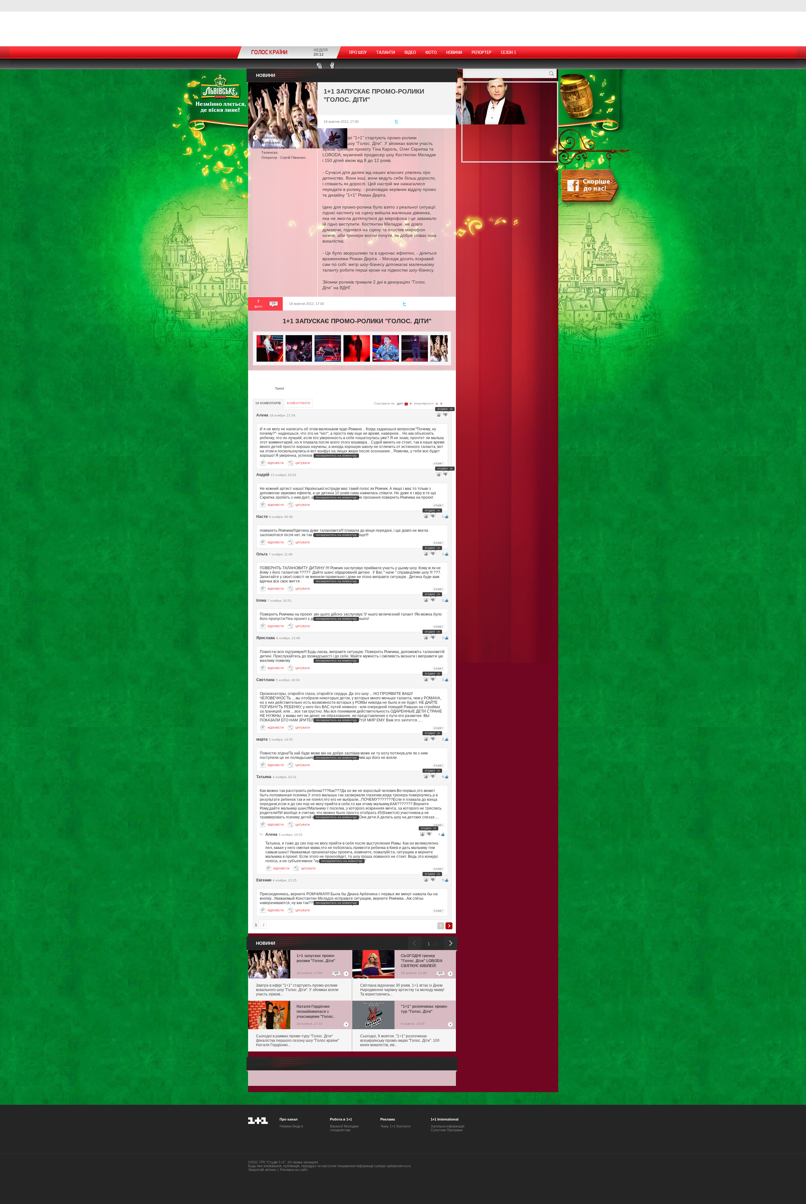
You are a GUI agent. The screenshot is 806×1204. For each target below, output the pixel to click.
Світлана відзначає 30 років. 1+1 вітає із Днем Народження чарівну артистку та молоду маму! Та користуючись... (402, 989)
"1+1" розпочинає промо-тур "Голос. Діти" (424, 1009)
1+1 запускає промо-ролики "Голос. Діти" (316, 958)
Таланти (385, 52)
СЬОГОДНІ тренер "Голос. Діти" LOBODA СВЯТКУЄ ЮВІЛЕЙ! (422, 961)
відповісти (276, 463)
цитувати (302, 463)
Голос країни (269, 52)
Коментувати (298, 403)
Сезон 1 (508, 52)
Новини (454, 52)
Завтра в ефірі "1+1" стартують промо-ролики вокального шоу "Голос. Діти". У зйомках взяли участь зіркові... (297, 989)
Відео (410, 52)
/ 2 (434, 943)
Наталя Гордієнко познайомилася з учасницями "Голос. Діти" (315, 1012)
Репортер (481, 52)
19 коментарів (268, 403)
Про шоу (358, 52)
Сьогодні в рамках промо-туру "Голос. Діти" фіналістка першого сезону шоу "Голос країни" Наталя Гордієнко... (297, 1040)
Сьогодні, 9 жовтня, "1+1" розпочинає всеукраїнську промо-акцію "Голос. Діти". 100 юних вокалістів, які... (400, 1040)
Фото (431, 52)
